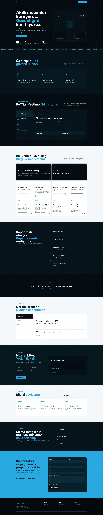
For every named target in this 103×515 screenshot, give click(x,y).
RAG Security (33, 373)
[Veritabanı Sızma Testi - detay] (84, 196)
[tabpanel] (60, 125)
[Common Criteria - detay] (31, 214)
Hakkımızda (61, 504)
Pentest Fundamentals (20, 373)
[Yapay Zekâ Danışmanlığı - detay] (49, 178)
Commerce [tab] (20, 316)
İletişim (60, 507)
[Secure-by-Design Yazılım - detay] (67, 214)
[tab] (24, 114)
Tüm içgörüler (67, 395)
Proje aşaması (70, 470)
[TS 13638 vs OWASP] (84, 413)
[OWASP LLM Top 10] (61, 413)
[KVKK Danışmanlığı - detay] (49, 214)
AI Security (18, 367)
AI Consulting (46, 504)
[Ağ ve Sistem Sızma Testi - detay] (49, 196)
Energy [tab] (19, 320)
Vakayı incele (38, 335)
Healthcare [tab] (20, 324)
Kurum (69, 459)
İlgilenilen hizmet (52, 470)
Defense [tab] (19, 333)
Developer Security (19, 370)
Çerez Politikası (77, 506)
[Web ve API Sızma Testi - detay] (67, 196)
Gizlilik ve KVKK (77, 504)
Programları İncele (21, 377)
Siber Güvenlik (46, 506)
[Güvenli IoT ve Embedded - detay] (84, 214)
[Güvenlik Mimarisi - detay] (31, 196)
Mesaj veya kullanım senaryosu (54, 475)
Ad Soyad (50, 459)
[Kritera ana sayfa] (20, 2)
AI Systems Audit (33, 367)
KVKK (31, 370)
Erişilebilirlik (77, 507)
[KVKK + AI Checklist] (37, 413)
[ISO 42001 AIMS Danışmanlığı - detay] (84, 178)
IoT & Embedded (46, 507)
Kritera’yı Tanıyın (21, 443)
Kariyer (60, 506)
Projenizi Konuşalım (55, 487)
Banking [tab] (19, 328)
